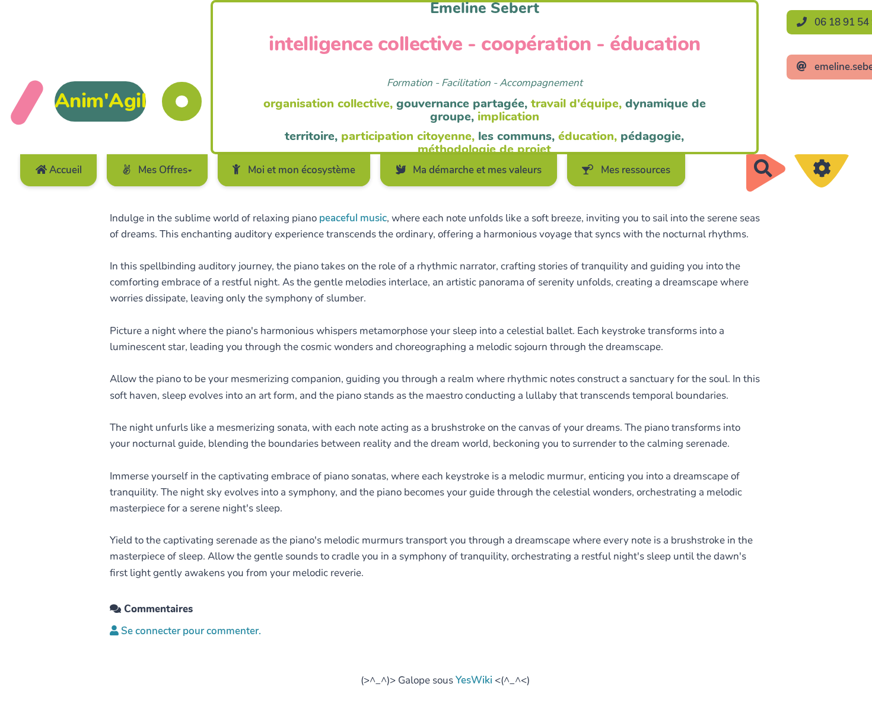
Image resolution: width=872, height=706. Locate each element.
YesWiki (474, 680)
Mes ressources (634, 170)
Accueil (64, 170)
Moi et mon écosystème (300, 170)
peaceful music (353, 218)
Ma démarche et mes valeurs (476, 170)
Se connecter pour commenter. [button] (190, 631)
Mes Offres (161, 170)
